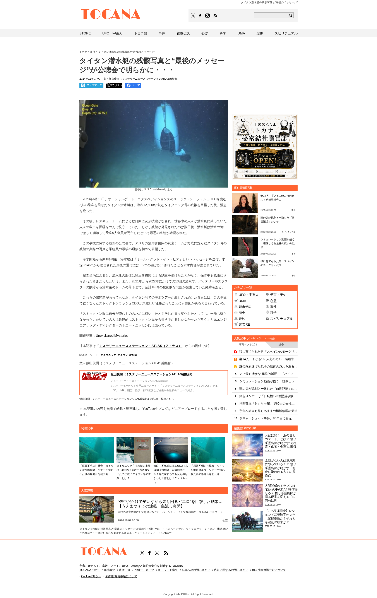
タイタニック (108, 355)
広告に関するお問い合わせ (231, 570)
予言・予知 (278, 295)
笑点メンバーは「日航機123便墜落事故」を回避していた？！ (268, 396)
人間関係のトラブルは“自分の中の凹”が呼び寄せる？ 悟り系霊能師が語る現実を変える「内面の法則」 (281, 493)
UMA (242, 301)
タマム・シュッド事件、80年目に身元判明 (268, 418)
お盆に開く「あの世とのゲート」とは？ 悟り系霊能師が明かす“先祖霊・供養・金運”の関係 (280, 441)
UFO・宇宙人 (249, 295)
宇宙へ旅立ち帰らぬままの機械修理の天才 (268, 411)
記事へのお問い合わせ (196, 570)
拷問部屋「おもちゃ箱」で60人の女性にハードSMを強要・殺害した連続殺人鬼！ (268, 403)
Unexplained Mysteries (112, 335)
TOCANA (110, 15)
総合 (281, 344)
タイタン (122, 355)
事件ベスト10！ (248, 344)
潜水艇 (133, 355)
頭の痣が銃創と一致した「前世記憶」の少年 (268, 388)
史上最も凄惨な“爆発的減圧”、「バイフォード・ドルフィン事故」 (268, 374)
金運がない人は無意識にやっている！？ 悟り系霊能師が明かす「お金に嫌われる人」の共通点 (280, 468)
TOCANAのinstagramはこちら (207, 16)
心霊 (273, 301)
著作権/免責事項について (121, 576)
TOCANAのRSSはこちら (215, 16)
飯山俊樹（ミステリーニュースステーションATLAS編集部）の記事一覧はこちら (126, 398)
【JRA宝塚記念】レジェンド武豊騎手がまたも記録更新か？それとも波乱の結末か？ (280, 516)
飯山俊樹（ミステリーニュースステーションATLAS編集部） (152, 374)
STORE (244, 324)
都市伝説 (245, 307)
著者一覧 (124, 570)
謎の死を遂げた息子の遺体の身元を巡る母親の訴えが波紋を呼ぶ (268, 366)
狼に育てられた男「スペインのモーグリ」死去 (268, 351)
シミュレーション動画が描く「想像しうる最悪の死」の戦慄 (277, 243)
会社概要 (109, 570)
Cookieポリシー (91, 576)
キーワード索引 (168, 570)
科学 (273, 312)
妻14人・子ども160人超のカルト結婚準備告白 (268, 359)
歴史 (242, 312)
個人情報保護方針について (269, 570)
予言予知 (140, 33)
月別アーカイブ (144, 570)
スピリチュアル (281, 318)
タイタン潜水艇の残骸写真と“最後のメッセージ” (126, 51)
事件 (273, 307)
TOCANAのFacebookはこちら (200, 16)
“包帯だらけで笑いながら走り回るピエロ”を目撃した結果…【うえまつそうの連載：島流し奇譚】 (170, 504)
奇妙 (242, 318)
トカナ (83, 51)
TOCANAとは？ (89, 570)
